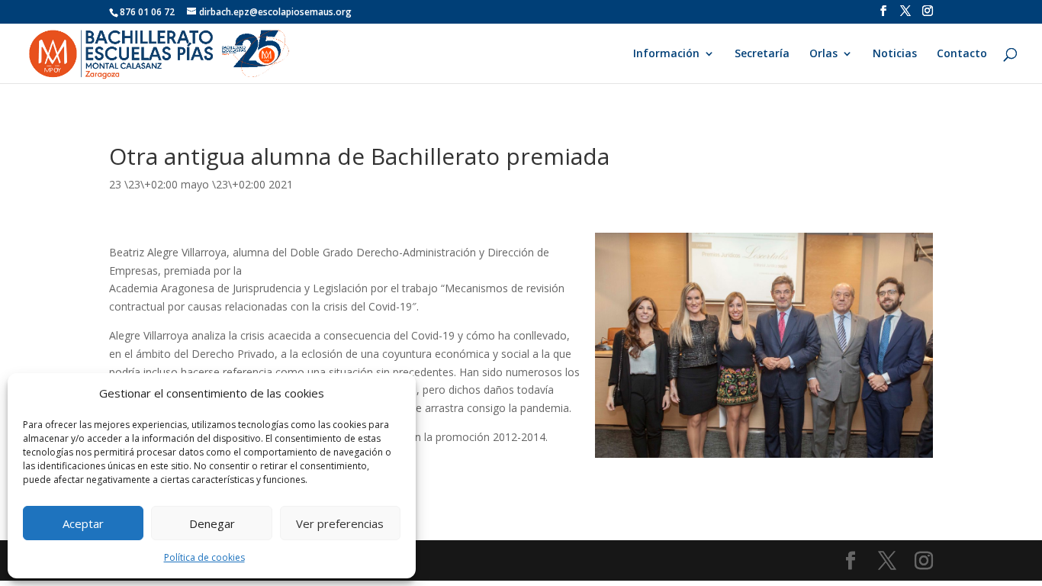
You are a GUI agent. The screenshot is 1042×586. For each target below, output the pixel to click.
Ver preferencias (340, 523)
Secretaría (762, 54)
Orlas (823, 54)
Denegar (212, 523)
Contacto (962, 54)
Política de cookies (204, 557)
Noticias (895, 54)
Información (666, 54)
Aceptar (83, 523)
